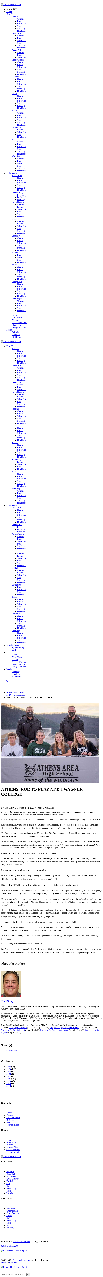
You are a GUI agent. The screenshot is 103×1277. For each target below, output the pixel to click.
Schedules (21, 23)
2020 (8, 1081)
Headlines (21, 31)
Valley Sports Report (18, 1027)
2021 (8, 1079)
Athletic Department (15, 645)
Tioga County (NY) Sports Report (64, 1027)
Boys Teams (12, 14)
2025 (8, 1069)
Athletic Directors (19, 322)
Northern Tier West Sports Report (54, 1030)
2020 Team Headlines (15, 695)
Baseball (16, 16)
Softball (16, 236)
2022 (8, 1076)
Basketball (17, 33)
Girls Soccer (11, 1051)
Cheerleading (18, 192)
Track (15, 139)
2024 (8, 1071)
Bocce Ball (17, 50)
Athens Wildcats (13, 9)
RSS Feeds (16, 337)
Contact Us (14, 1246)
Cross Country (19, 60)
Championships (18, 325)
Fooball (20, 195)
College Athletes (19, 327)
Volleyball (17, 281)
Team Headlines (13, 1117)
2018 (8, 1086)
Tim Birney (7, 1001)
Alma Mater (17, 318)
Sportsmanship (18, 647)
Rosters (20, 21)
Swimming (17, 127)
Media (10, 330)
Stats (19, 26)
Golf (14, 93)
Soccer (15, 110)
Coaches (20, 19)
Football (16, 77)
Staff (14, 650)
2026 (8, 1067)
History (10, 313)
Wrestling (17, 156)
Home (9, 11)
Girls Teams (12, 173)
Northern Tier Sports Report (13, 1030)
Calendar (15, 332)
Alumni (15, 320)
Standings (21, 28)
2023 (8, 1074)
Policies (4, 1246)
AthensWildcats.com (15, 692)
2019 (8, 1083)
